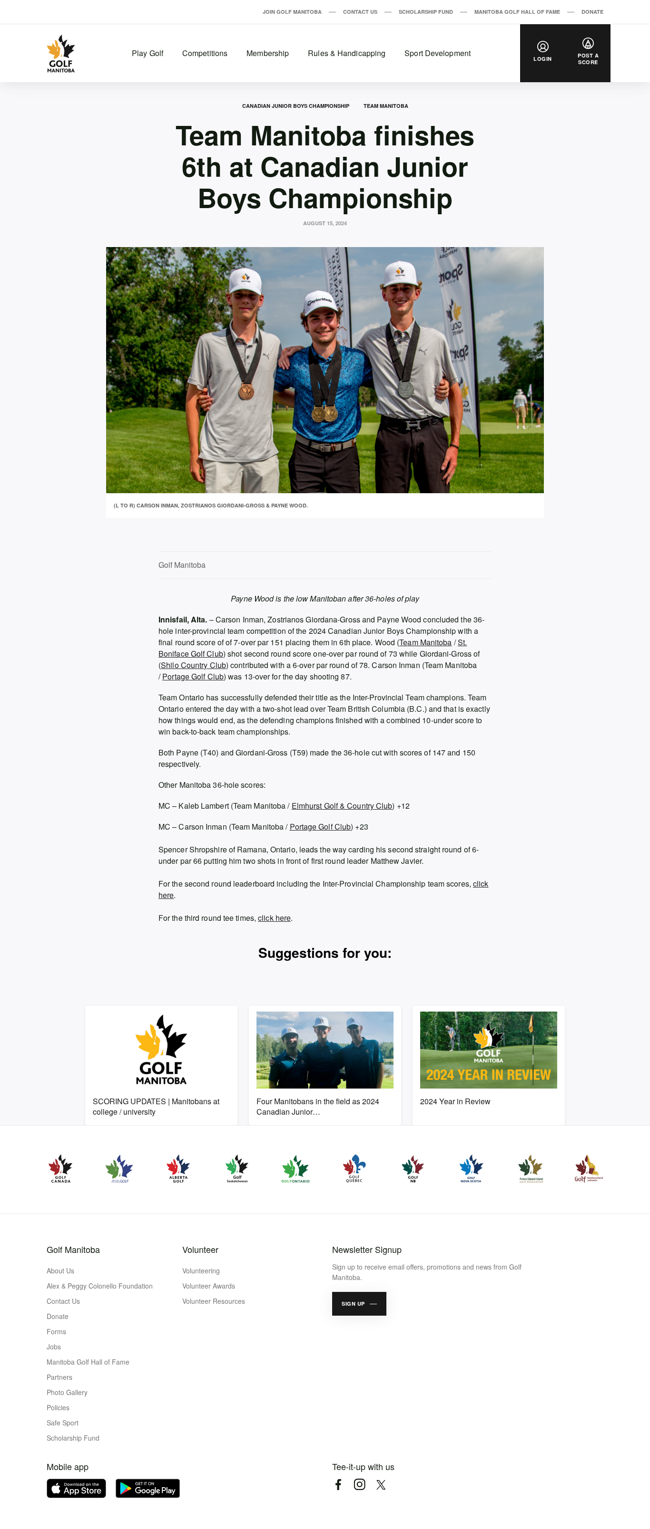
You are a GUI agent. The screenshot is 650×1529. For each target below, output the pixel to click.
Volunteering (201, 1270)
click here (274, 917)
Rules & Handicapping (346, 53)
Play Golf (147, 53)
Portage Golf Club (193, 676)
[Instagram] (359, 1485)
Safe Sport (63, 1422)
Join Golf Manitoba (292, 11)
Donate (592, 11)
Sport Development (437, 53)
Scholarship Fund (426, 11)
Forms (56, 1331)
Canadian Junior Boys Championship (295, 105)
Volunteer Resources (213, 1301)
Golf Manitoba (73, 1249)
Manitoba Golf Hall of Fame (517, 11)
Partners (59, 1377)
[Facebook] (338, 1485)
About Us (60, 1270)
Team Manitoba (386, 105)
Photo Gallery (67, 1392)
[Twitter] (381, 1485)
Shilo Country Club (193, 664)
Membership (267, 53)
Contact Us (360, 11)
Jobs (54, 1346)
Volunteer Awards (208, 1285)
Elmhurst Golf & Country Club (342, 805)
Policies (58, 1407)
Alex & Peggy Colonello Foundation (100, 1285)
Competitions (204, 53)
